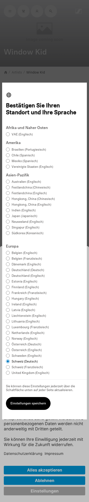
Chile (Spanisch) (23, 155)
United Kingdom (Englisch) (30, 373)
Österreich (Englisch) (27, 350)
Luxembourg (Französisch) (30, 327)
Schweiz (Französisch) (27, 367)
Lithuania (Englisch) (26, 321)
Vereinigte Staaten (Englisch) (32, 167)
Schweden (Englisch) (27, 356)
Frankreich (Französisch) (29, 293)
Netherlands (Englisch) (28, 333)
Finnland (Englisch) (25, 287)
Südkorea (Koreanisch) (27, 233)
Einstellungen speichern (28, 403)
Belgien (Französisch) (27, 258)
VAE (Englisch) (22, 134)
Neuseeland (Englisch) (27, 222)
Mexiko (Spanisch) (25, 161)
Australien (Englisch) (26, 182)
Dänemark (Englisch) (26, 264)
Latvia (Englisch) (23, 310)
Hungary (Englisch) (25, 298)
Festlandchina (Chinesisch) (31, 187)
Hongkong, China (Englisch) (31, 204)
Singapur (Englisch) (25, 227)
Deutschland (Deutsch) (28, 270)
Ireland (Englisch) (24, 304)
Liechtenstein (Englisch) (29, 316)
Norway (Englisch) (24, 338)
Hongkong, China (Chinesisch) (33, 199)
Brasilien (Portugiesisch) (29, 149)
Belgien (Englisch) (24, 253)
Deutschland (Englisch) (28, 276)
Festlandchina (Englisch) (29, 193)
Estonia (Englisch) (24, 281)
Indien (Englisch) (24, 210)
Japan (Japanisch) (24, 216)
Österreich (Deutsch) (26, 344)
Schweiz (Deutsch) (25, 361)
